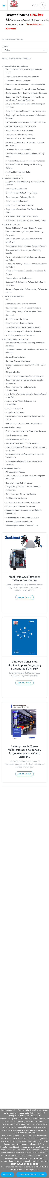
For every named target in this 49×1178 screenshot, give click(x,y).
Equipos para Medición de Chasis (19, 323)
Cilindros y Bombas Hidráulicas (18, 81)
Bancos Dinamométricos (16, 357)
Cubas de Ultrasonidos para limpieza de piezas (25, 89)
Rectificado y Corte (12, 427)
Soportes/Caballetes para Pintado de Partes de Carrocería (26, 283)
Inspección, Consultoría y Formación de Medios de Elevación (25, 144)
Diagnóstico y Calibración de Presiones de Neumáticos (23, 488)
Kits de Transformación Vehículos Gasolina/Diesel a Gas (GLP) (26, 395)
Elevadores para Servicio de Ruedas (21, 494)
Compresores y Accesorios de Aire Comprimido (25, 85)
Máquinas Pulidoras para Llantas (19, 521)
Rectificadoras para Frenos (17, 435)
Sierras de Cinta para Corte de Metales (22, 443)
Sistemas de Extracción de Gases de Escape (24, 423)
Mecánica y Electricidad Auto (16, 339)
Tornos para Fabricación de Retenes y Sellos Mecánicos (24, 462)
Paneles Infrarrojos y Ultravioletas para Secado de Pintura (25, 258)
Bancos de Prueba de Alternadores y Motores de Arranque (26, 351)
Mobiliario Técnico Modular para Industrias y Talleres (24, 166)
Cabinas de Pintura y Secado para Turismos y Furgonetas (24, 233)
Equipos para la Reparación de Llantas (21, 506)
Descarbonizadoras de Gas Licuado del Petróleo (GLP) (26, 366)
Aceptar (7, 1174)
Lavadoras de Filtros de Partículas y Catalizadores (21, 402)
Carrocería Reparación (14, 296)
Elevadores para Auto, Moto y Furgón (21, 193)
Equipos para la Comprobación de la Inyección (25, 376)
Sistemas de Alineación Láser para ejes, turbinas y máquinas (26, 448)
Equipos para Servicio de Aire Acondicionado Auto (24, 210)
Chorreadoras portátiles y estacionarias (22, 77)
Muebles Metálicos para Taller (18, 172)
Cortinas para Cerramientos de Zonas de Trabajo (26, 246)
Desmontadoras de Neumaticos (19, 483)
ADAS (8, 299)
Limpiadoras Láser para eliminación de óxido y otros (25, 155)
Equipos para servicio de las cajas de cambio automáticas (24, 381)
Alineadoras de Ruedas (15, 472)
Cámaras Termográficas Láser (18, 361)
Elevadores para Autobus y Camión (20, 197)
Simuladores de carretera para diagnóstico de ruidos (25, 417)
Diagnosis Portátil (13, 372)
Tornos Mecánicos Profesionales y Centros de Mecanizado (25, 455)
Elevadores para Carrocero (17, 319)
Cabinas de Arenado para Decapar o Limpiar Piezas (24, 71)
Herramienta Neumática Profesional (20, 139)
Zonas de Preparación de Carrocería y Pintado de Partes (26, 290)
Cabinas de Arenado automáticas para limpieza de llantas (25, 477)
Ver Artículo (24, 597)
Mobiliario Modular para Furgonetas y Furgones (25, 161)
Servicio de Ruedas (12, 468)
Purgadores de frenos (15, 412)
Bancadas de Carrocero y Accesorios (21, 304)
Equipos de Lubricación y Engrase (19, 205)
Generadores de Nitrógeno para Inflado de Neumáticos (24, 511)
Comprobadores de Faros (16, 189)
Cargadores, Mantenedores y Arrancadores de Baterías (25, 183)
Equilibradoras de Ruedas (16, 498)
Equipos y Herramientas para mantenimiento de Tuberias (25, 116)
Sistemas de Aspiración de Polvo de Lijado (23, 331)
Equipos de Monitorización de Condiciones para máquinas (25, 105)
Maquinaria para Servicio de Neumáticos (22, 517)
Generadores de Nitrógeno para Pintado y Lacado (23, 251)
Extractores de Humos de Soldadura (21, 126)
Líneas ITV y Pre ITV (14, 408)
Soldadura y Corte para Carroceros (20, 335)
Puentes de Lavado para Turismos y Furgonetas (26, 220)
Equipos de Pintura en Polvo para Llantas (23, 502)
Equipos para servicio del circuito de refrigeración (21, 388)
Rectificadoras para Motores (18, 439)
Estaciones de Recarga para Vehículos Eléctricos (26, 122)
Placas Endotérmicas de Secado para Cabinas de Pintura (26, 272)
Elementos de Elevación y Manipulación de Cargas (26, 93)
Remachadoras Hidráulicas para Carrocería (23, 327)
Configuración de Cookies (31, 1174)
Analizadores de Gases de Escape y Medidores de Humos (25, 344)
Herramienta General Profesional (19, 130)
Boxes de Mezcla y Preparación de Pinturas (24, 228)
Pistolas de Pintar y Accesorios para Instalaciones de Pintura (26, 265)
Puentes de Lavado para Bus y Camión (22, 216)
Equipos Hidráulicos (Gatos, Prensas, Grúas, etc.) (26, 111)
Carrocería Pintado (12, 224)
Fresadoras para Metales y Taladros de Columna (26, 431)
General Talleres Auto (13, 178)
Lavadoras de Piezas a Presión (18, 150)
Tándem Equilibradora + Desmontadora (22, 526)
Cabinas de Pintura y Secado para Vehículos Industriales (24, 240)
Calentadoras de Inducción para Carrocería (23, 308)
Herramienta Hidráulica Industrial (19, 135)
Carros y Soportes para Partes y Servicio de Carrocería (24, 313)
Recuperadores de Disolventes (19, 278)
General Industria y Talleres (16, 66)
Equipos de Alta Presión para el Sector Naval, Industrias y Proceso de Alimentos (25, 98)
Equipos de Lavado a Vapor (17, 201)
